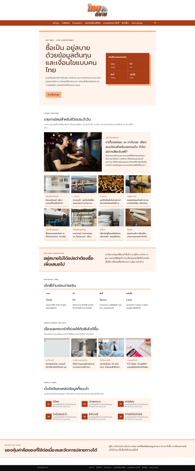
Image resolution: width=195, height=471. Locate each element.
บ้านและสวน (77, 23)
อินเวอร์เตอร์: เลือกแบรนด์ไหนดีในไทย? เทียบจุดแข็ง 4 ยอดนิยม (56, 203)
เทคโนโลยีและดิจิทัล (93, 23)
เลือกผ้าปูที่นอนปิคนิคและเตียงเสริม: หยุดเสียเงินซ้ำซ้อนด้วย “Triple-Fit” (111, 236)
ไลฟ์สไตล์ (66, 23)
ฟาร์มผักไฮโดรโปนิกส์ (133, 414)
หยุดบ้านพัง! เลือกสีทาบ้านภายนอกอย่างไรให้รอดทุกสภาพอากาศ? (136, 236)
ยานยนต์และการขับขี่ (111, 23)
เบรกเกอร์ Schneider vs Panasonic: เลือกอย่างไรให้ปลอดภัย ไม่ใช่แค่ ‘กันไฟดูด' (83, 238)
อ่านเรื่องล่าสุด (53, 94)
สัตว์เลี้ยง (125, 23)
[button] (155, 23)
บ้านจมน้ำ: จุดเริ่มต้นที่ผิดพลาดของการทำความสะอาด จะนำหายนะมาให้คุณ (83, 205)
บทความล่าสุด (136, 23)
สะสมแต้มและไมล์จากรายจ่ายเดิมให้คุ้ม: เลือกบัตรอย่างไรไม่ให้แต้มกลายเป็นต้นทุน (137, 205)
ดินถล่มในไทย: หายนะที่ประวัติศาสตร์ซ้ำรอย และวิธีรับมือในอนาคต (56, 367)
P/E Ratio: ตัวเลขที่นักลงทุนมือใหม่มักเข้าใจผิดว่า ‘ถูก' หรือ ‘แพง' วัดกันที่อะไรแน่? (137, 368)
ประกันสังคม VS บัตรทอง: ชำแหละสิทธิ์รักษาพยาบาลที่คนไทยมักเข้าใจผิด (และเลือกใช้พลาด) (110, 368)
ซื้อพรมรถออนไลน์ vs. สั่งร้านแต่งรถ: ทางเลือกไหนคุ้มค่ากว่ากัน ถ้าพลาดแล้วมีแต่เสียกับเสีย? (57, 238)
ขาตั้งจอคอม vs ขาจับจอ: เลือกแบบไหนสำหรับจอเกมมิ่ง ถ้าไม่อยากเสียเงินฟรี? (126, 147)
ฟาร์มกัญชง (129, 401)
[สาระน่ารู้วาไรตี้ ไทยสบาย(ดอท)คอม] (97, 10)
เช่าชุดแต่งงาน (95, 401)
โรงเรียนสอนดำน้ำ (60, 414)
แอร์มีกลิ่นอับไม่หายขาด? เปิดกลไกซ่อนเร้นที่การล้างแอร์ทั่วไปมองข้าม (110, 203)
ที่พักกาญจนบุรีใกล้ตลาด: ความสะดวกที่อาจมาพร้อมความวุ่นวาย (84, 367)
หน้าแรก (56, 23)
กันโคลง (56, 401)
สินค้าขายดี (93, 414)
